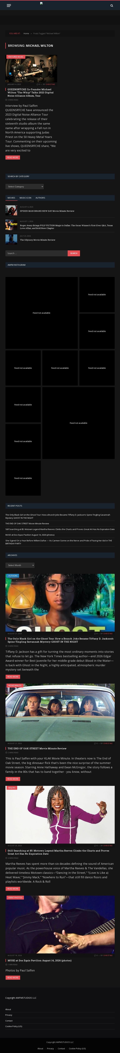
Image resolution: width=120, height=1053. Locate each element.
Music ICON (25, 197)
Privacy (8, 1015)
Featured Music (15, 56)
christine (50, 84)
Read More (12, 157)
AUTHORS (40, 197)
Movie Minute (14, 685)
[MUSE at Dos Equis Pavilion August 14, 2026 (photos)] (60, 924)
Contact (8, 1020)
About (8, 1009)
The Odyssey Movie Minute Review (37, 239)
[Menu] (9, 5)
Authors (12, 575)
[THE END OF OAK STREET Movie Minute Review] (60, 712)
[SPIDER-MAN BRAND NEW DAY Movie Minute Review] (11, 210)
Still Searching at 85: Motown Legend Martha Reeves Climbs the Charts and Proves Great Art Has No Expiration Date (60, 529)
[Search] (111, 5)
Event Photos (15, 897)
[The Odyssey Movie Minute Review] (11, 239)
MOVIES (11, 197)
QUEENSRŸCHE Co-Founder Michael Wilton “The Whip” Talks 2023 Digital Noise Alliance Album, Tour (31, 92)
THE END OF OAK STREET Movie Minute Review (27, 523)
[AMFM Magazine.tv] (60, 5)
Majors (11, 787)
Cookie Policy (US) (13, 1026)
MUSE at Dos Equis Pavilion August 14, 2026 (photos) (29, 534)
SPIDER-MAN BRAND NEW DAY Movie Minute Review (47, 211)
